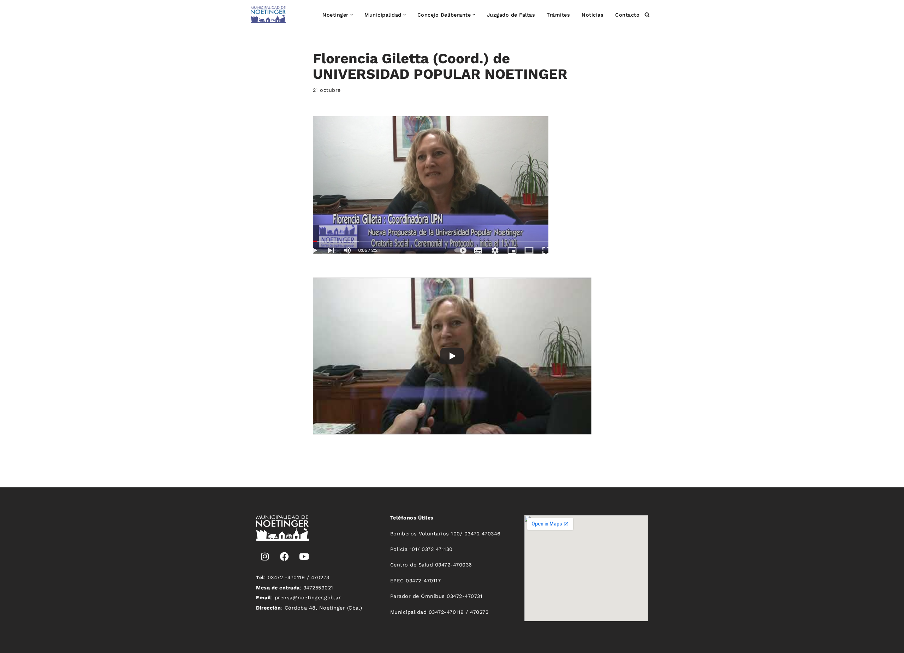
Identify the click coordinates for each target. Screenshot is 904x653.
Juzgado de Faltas (511, 15)
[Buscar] (647, 14)
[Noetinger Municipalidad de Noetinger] (268, 14)
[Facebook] (284, 556)
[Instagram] (265, 556)
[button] (351, 14)
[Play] (452, 356)
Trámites (558, 15)
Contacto (627, 15)
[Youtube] (304, 556)
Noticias (592, 15)
